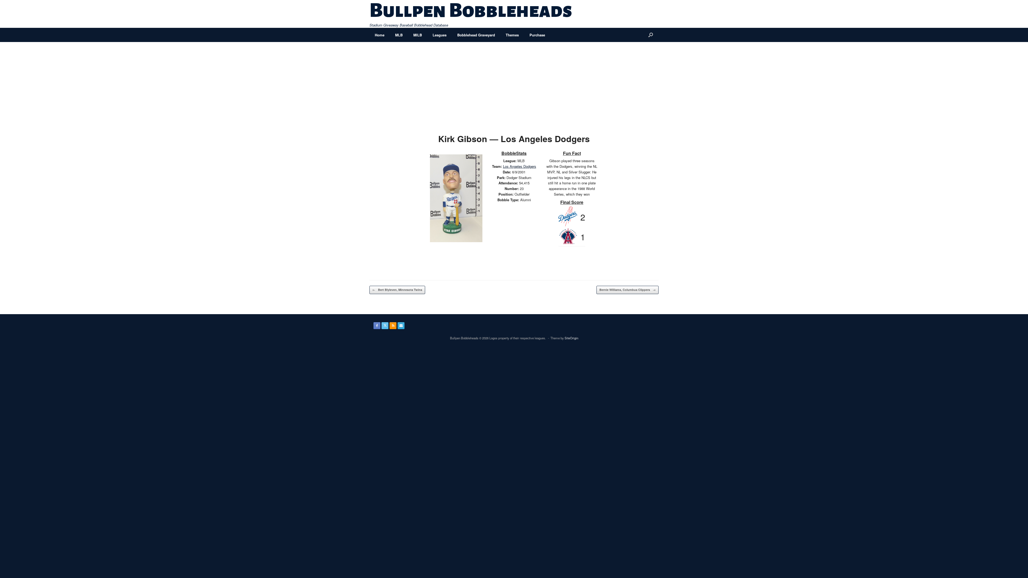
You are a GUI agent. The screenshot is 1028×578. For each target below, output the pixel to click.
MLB (399, 34)
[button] (651, 35)
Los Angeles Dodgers (519, 166)
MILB (417, 34)
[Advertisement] (514, 82)
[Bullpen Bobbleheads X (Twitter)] (384, 325)
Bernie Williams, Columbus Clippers (627, 290)
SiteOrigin (571, 338)
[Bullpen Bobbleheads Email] (401, 325)
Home (379, 34)
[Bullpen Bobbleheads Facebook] (376, 325)
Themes (512, 34)
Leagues (440, 34)
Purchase (537, 34)
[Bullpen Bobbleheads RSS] (393, 325)
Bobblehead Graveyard (476, 34)
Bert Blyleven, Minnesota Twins (397, 290)
